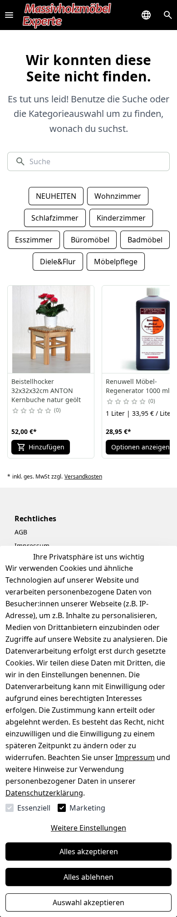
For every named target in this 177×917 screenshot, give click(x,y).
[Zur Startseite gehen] (67, 15)
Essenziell (33, 808)
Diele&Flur (58, 262)
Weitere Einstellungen (88, 828)
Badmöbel (145, 240)
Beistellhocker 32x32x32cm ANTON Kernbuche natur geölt (46, 390)
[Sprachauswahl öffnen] (146, 15)
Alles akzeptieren (88, 851)
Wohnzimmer (117, 196)
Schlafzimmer (55, 218)
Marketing (87, 808)
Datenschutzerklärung (44, 793)
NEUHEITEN (56, 196)
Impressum (135, 757)
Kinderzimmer (121, 218)
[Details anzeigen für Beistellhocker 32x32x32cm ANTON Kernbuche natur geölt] (51, 329)
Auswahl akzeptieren (88, 902)
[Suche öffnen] (168, 15)
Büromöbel (90, 240)
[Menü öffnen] (9, 15)
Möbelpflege (116, 262)
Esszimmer (34, 240)
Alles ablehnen (88, 877)
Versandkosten (83, 476)
